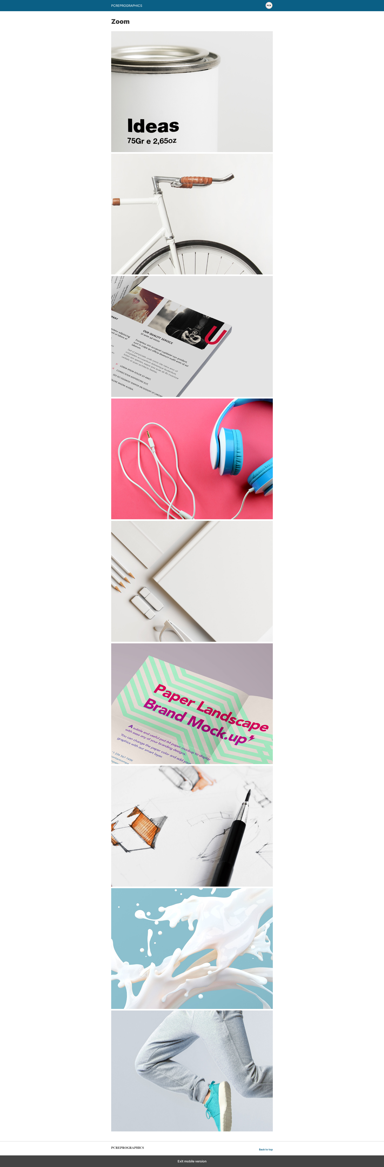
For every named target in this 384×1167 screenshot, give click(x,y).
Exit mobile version (192, 1161)
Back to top (266, 1149)
